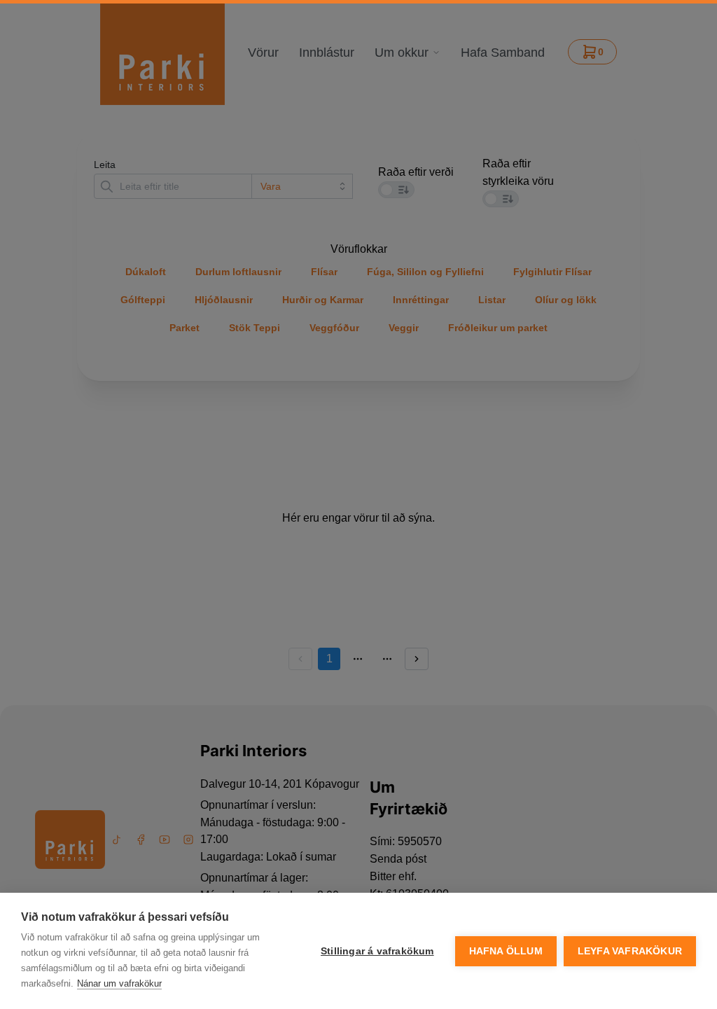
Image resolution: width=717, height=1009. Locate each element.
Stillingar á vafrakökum (377, 951)
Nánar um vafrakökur (119, 983)
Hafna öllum (506, 951)
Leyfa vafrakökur (630, 951)
